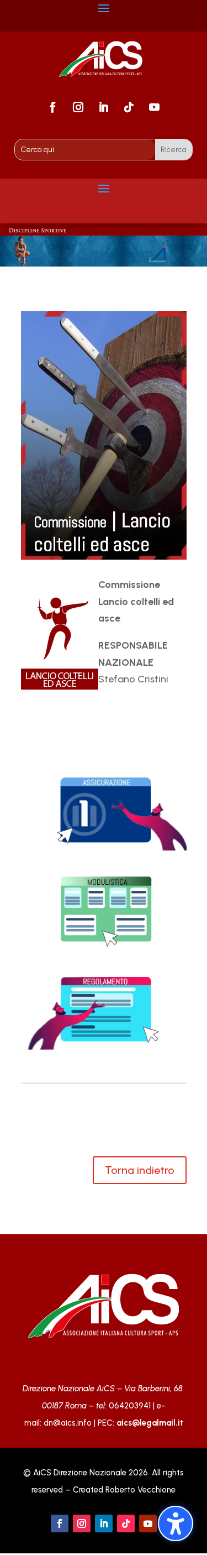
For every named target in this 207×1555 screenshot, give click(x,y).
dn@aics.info (68, 1423)
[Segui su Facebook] (53, 107)
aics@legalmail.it (149, 1423)
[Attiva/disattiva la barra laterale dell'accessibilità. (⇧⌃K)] (175, 1523)
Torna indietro (139, 1170)
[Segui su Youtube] (154, 107)
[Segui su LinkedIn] (103, 107)
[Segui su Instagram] (78, 107)
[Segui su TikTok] (129, 107)
